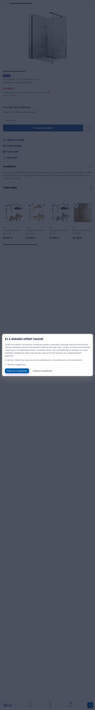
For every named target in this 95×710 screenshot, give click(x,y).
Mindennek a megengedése (17, 371)
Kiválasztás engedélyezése (42, 371)
